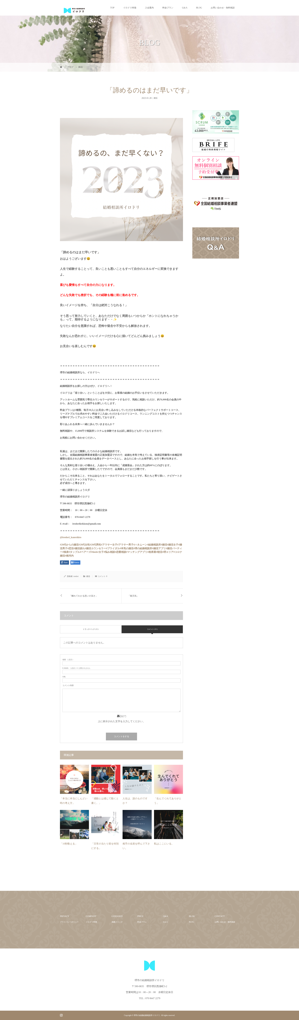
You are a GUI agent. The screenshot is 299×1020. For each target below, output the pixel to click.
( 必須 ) (67, 659)
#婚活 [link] (164, 544)
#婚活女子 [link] (172, 544)
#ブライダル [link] (113, 548)
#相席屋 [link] (151, 552)
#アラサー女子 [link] (109, 544)
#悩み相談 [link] (109, 552)
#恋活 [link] (70, 548)
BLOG (199, 8)
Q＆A (184, 8)
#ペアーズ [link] (85, 552)
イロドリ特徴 (129, 8)
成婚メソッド (117, 922)
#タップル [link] (74, 552)
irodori (76, 576)
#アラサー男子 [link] (125, 544)
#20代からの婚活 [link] (69, 544)
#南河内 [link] (69, 555)
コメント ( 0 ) (152, 629)
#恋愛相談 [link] (120, 552)
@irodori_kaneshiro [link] (70, 537)
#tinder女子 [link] (97, 552)
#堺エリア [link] (167, 552)
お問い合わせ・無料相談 (223, 8)
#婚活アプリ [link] (159, 548)
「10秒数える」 (68, 843)
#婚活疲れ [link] (79, 548)
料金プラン (167, 8)
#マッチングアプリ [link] (136, 552)
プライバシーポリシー (69, 922)
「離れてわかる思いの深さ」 (83, 596)
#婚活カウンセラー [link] (95, 548)
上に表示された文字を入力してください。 (121, 721)
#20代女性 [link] (84, 544)
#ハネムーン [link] (140, 544)
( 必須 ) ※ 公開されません (76, 668)
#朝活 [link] (159, 552)
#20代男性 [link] (95, 544)
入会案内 (149, 8)
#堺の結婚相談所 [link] (142, 548)
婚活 (155, 98)
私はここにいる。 (164, 843)
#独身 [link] (65, 552)
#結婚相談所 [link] (154, 544)
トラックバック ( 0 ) (90, 629)
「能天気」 (133, 596)
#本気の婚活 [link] (126, 548)
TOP (112, 8)
